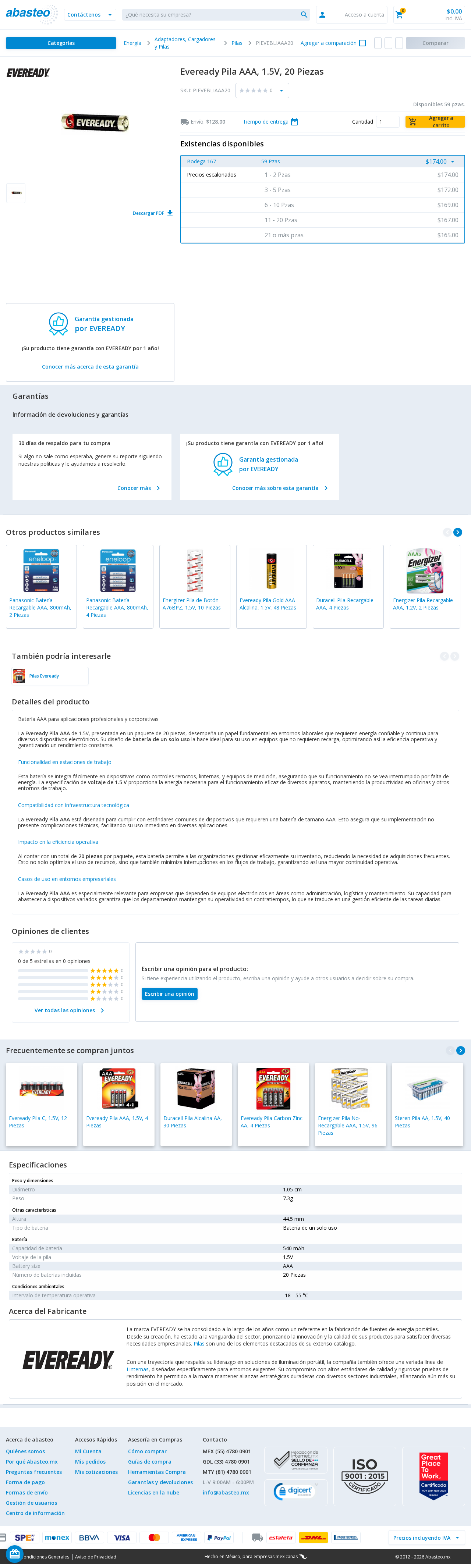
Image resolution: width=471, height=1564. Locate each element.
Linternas (138, 1369)
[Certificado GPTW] (433, 1476)
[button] (90, 15)
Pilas (199, 1343)
